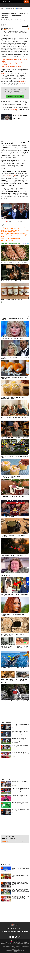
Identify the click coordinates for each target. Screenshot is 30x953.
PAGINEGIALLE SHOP (19, 942)
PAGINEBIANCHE (4, 943)
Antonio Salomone (8, 28)
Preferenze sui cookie (25, 946)
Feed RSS (26, 931)
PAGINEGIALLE (12, 942)
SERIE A (3, 4)
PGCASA (25, 942)
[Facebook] (10, 937)
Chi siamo (3, 946)
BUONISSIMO (26, 943)
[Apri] (1, 1)
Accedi (26, 1)
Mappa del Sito (20, 931)
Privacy (12, 946)
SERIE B (9, 4)
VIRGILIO (7, 942)
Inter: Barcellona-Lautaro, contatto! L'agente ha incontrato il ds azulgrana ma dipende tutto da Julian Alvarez (14, 235)
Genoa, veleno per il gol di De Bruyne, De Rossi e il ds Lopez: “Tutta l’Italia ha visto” (15, 231)
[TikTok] (16, 937)
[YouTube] (13, 937)
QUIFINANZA (21, 943)
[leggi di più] (28, 29)
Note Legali (8, 946)
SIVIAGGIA (17, 943)
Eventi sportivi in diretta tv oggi (15, 841)
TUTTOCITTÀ (10, 943)
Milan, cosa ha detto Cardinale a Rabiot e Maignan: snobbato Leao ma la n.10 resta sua (14, 227)
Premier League (13, 109)
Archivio (15, 933)
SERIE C (15, 4)
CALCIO (4, 11)
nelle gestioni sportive (10, 175)
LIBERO (4, 942)
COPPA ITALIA (22, 4)
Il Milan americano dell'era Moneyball (12, 66)
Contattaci (13, 931)
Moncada (21, 81)
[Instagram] (19, 937)
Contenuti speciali (6, 931)
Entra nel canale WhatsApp (15, 96)
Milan (2, 73)
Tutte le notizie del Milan (7, 240)
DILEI (13, 943)
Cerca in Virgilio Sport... (13, 929)
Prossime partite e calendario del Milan (11, 238)
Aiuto (15, 947)
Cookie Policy (17, 946)
